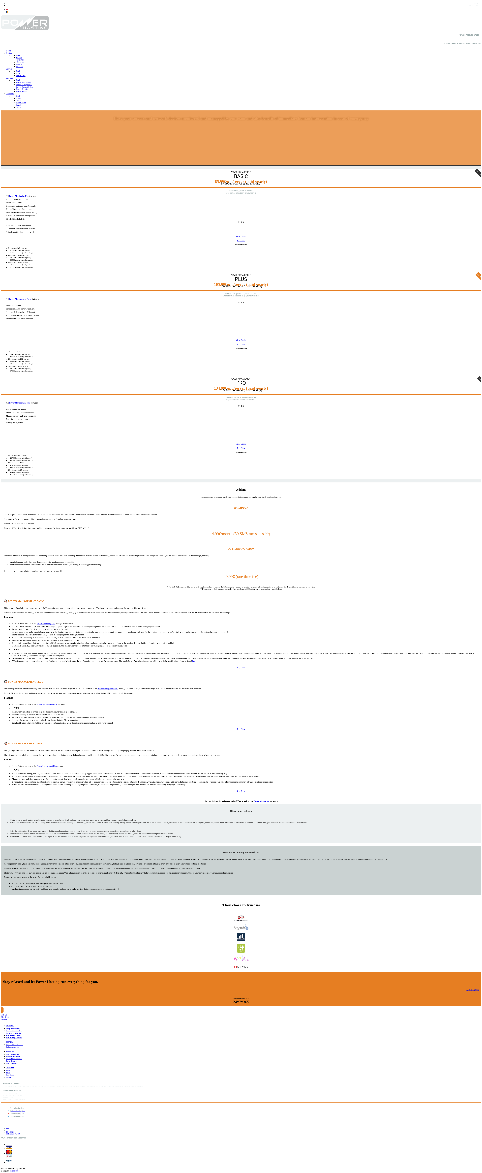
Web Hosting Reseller (13, 1035)
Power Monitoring (261, 801)
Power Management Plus (19, 403)
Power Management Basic (20, 299)
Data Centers (10, 1075)
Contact (9, 1077)
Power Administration (14, 1059)
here (194, 661)
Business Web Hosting (13, 1031)
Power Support (11, 1063)
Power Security (11, 1061)
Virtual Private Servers (14, 1045)
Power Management (13, 1056)
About (8, 1070)
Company (10, 1068)
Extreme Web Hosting (14, 1033)
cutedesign (14, 1171)
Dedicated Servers (12, 1047)
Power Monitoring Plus (19, 196)
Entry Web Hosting (13, 1029)
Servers (9, 1042)
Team (8, 1073)
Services (10, 1051)
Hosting (10, 1026)
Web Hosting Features (14, 1038)
